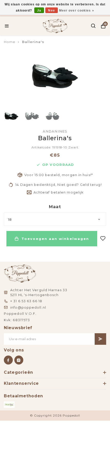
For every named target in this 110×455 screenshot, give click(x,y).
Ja (39, 10)
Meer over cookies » (76, 10)
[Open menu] (7, 26)
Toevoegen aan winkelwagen (55, 239)
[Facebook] (8, 360)
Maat (55, 206)
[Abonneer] (100, 339)
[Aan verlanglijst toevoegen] (103, 238)
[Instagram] (18, 360)
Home (9, 42)
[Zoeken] (93, 26)
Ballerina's (33, 42)
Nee (51, 10)
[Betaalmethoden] (9, 404)
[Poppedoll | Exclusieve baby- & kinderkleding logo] (55, 25)
